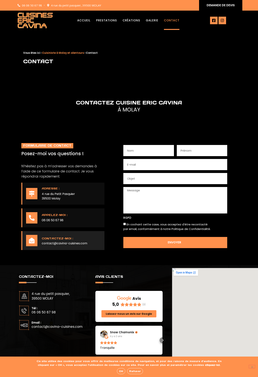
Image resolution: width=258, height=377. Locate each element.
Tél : (35, 308)
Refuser (135, 371)
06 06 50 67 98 (52, 220)
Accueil (83, 20)
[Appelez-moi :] (31, 218)
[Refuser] (252, 366)
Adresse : (50, 188)
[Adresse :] (31, 193)
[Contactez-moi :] (31, 240)
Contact (171, 20)
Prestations (106, 20)
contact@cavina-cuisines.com (64, 243)
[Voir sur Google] (104, 334)
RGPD (127, 218)
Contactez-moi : (57, 238)
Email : (36, 322)
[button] (95, 340)
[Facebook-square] (214, 20)
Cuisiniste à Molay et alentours (63, 53)
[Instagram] (222, 20)
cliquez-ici (212, 365)
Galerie (152, 20)
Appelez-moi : (54, 215)
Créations (131, 20)
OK (121, 371)
